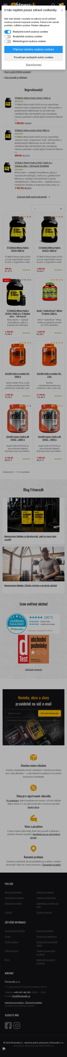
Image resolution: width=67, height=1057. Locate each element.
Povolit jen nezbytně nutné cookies (33, 57)
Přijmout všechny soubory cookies (33, 49)
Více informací (33, 64)
